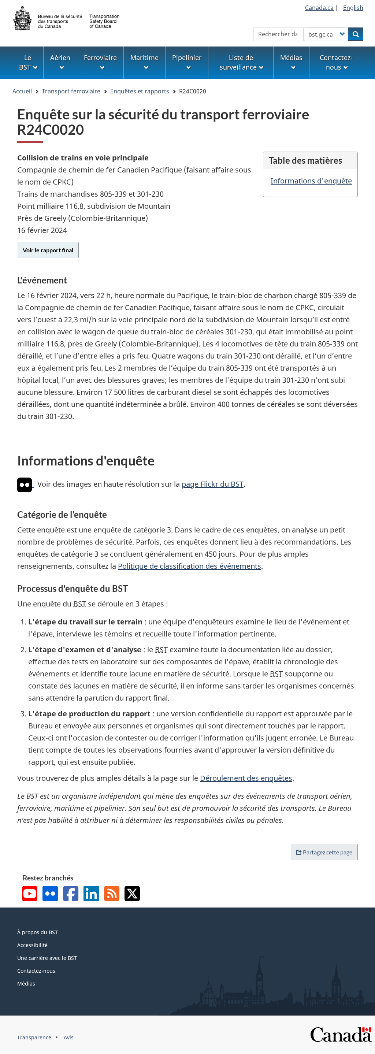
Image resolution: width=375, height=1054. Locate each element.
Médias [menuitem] (291, 57)
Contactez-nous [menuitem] (336, 62)
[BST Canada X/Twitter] (132, 894)
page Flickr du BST (213, 484)
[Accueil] (67, 17)
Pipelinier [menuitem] (186, 57)
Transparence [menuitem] (34, 1037)
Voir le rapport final (48, 249)
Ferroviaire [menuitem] (100, 57)
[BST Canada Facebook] (70, 894)
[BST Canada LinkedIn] (91, 894)
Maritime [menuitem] (144, 57)
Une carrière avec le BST (47, 957)
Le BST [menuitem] (25, 62)
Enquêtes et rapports (139, 91)
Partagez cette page (327, 852)
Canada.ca (319, 8)
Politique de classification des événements (189, 566)
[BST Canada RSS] (111, 894)
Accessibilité (32, 945)
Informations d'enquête (311, 181)
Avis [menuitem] (69, 1037)
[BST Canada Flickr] (50, 894)
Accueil (22, 91)
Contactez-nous (36, 970)
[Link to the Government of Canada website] (341, 1034)
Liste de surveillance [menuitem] (238, 62)
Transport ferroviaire (71, 91)
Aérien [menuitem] (60, 57)
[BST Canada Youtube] (29, 894)
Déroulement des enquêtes (246, 778)
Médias (26, 983)
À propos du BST (37, 932)
